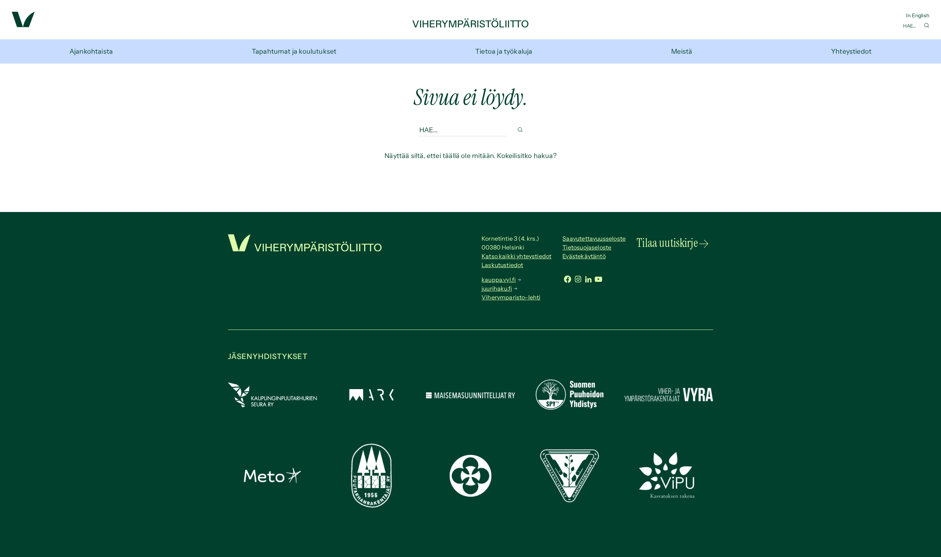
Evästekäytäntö (584, 256)
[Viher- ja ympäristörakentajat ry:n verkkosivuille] (668, 402)
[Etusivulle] (470, 25)
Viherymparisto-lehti (511, 297)
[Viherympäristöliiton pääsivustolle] (23, 25)
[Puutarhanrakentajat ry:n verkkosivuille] (371, 506)
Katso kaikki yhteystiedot (516, 256)
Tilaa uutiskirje (667, 243)
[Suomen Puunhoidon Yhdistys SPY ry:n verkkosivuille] (569, 407)
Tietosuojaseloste (586, 247)
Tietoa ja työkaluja (503, 51)
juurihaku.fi (497, 288)
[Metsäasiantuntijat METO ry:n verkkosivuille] (272, 481)
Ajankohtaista (91, 51)
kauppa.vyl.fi (499, 279)
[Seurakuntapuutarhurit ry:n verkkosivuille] (470, 494)
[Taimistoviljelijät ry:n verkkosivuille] (569, 500)
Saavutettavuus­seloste (594, 238)
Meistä (681, 51)
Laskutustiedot (502, 265)
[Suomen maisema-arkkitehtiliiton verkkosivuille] (371, 398)
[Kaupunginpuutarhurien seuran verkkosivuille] (272, 405)
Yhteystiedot (851, 51)
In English (917, 15)
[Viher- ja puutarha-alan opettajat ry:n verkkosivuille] (668, 497)
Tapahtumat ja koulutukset (294, 51)
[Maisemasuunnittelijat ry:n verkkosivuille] (470, 396)
